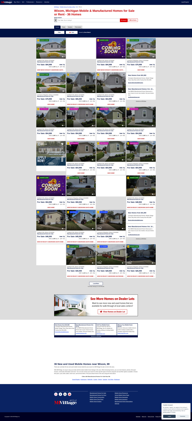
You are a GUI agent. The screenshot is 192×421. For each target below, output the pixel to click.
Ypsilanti (105, 379)
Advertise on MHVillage (141, 101)
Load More (96, 283)
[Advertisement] (81, 48)
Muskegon (117, 379)
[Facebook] (60, 394)
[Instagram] (56, 394)
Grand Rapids (76, 379)
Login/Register (185, 2)
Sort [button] (72, 32)
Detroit (100, 379)
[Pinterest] (69, 394)
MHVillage (56, 7)
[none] (51, 153)
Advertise (46, 2)
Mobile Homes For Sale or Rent (67, 7)
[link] (44, 65)
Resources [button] (39, 2)
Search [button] (124, 20)
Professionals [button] (30, 2)
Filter (59, 32)
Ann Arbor (110, 379)
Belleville (90, 379)
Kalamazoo (84, 379)
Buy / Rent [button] (17, 2)
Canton (95, 379)
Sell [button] (23, 2)
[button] (55, 20)
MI (77, 7)
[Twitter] (65, 394)
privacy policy (166, 412)
